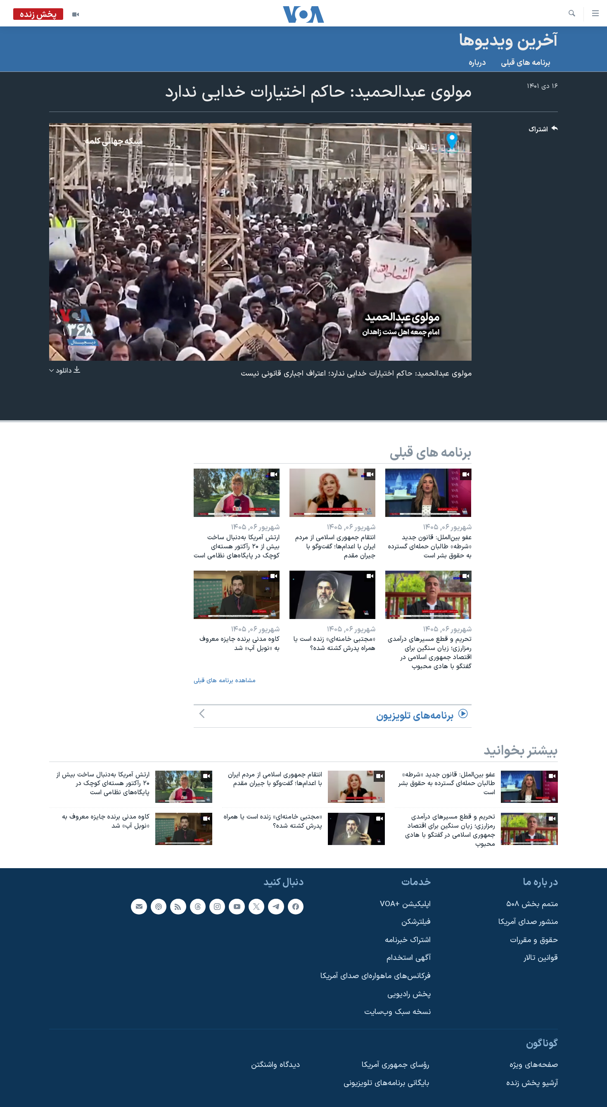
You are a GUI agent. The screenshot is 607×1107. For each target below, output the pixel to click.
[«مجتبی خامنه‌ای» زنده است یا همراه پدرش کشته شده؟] (332, 595)
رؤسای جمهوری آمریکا (395, 1065)
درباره (477, 63)
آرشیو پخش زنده (532, 1083)
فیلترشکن (416, 922)
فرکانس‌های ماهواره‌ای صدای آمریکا (375, 976)
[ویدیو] (75, 14)
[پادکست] (158, 906)
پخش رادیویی (409, 994)
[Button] (543, 131)
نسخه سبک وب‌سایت (397, 1012)
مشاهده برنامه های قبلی (225, 680)
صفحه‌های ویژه (534, 1065)
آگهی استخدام (408, 958)
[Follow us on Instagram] (217, 906)
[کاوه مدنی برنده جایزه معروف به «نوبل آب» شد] (237, 595)
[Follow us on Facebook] (296, 906)
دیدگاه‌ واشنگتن (275, 1065)
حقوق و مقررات (534, 939)
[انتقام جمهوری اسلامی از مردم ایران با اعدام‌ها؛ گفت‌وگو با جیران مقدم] (332, 493)
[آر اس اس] (178, 906)
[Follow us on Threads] (198, 906)
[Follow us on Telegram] (276, 906)
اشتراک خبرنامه (408, 939)
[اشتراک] (139, 906)
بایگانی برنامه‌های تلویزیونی (386, 1083)
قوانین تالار (541, 958)
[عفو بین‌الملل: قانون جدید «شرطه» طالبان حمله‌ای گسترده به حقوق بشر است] (428, 493)
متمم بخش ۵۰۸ (532, 903)
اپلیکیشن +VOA (405, 903)
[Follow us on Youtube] (236, 906)
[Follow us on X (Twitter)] (256, 906)
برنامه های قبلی (525, 63)
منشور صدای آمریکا (528, 922)
